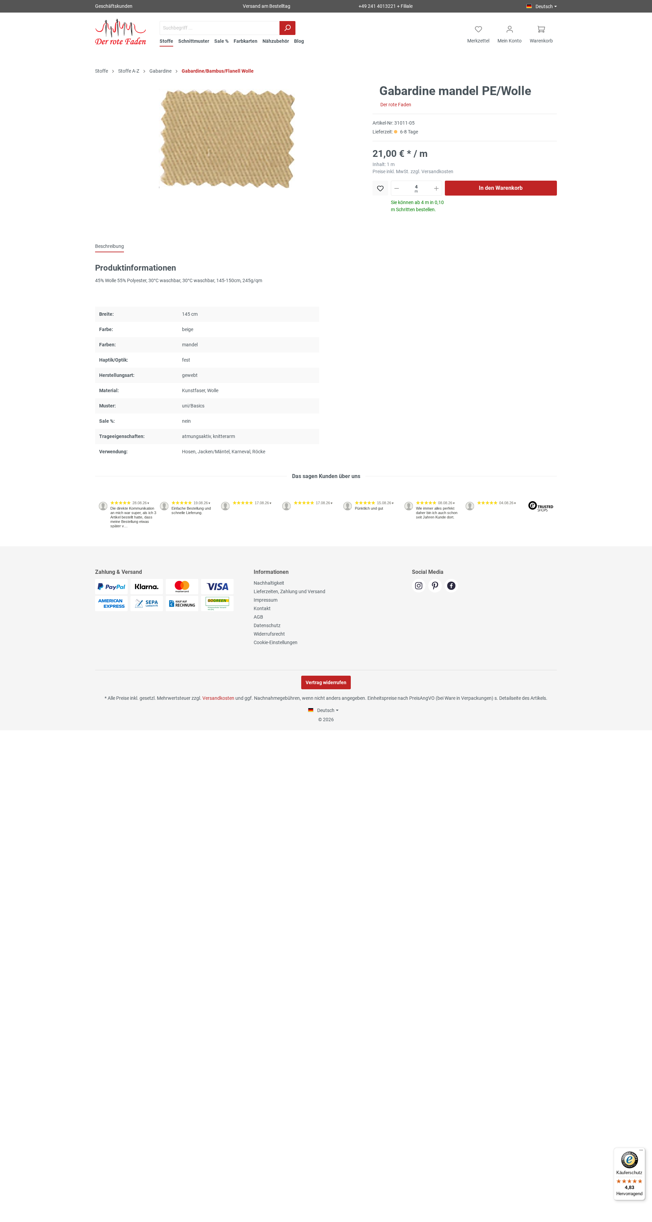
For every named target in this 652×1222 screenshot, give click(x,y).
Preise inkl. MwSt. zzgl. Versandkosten (413, 171)
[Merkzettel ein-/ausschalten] (380, 188)
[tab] (109, 246)
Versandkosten (218, 698)
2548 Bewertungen (116, 544)
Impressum (265, 600)
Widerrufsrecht (269, 634)
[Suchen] (287, 28)
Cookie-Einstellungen (275, 642)
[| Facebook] (452, 586)
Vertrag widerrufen (326, 682)
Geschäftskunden (113, 6)
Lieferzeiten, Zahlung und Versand (289, 591)
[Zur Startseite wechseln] (120, 31)
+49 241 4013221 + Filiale (386, 6)
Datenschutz (267, 625)
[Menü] (641, 1152)
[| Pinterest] (436, 586)
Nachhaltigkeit (269, 583)
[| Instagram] (420, 586)
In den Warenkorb (501, 188)
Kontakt (262, 608)
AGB (258, 617)
